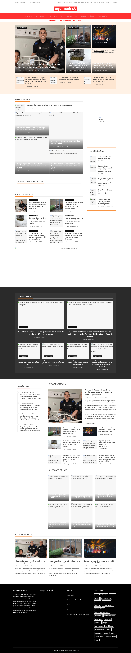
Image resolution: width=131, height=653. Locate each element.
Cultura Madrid (72, 16)
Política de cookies (73, 605)
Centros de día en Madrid (64, 2)
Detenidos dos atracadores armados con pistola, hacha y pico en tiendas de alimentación (74, 236)
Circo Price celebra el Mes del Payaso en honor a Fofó (105, 192)
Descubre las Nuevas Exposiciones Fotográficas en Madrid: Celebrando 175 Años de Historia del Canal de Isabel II (90, 334)
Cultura (75, 2)
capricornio (106, 602)
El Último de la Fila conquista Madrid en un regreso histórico (69, 79)
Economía (97, 2)
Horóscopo (99, 626)
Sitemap (70, 590)
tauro (112, 633)
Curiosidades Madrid (87, 16)
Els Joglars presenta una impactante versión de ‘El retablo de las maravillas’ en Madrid (31, 166)
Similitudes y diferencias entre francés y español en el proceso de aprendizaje (78, 363)
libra (111, 626)
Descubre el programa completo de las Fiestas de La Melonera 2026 (49, 105)
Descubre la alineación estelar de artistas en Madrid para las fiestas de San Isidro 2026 (103, 79)
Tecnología (113, 2)
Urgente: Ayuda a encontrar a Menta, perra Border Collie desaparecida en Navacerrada (74, 221)
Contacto (70, 610)
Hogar (102, 2)
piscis (109, 630)
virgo (97, 640)
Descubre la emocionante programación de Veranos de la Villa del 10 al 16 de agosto (41, 333)
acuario (112, 595)
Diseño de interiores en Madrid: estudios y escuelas (105, 159)
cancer (97, 602)
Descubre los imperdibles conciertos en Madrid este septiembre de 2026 (106, 430)
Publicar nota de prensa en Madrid (78, 615)
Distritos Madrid (46, 16)
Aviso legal (70, 595)
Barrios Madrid (59, 16)
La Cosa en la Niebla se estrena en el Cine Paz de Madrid (66, 142)
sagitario (98, 633)
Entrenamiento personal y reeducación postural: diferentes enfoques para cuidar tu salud (105, 170)
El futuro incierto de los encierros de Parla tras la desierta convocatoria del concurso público (66, 166)
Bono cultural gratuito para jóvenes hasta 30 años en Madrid (53, 362)
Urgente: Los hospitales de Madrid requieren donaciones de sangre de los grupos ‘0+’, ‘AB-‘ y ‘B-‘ (105, 181)
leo (107, 626)
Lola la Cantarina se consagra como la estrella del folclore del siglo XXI (28, 363)
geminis (98, 623)
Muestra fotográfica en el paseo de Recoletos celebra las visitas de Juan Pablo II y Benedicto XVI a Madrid (36, 80)
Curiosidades (82, 2)
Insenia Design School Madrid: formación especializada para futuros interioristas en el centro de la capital (105, 203)
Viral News (67, 650)
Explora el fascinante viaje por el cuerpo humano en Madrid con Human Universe (30, 128)
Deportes (90, 2)
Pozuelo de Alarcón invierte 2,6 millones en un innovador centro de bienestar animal (74, 205)
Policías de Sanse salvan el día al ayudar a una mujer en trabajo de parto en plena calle (37, 205)
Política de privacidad (74, 600)
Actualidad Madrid (31, 16)
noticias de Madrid (21, 612)
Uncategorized (111, 636)
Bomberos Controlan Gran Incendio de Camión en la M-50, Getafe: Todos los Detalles (37, 221)
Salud (107, 2)
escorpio (108, 619)
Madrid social (101, 16)
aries (97, 598)
